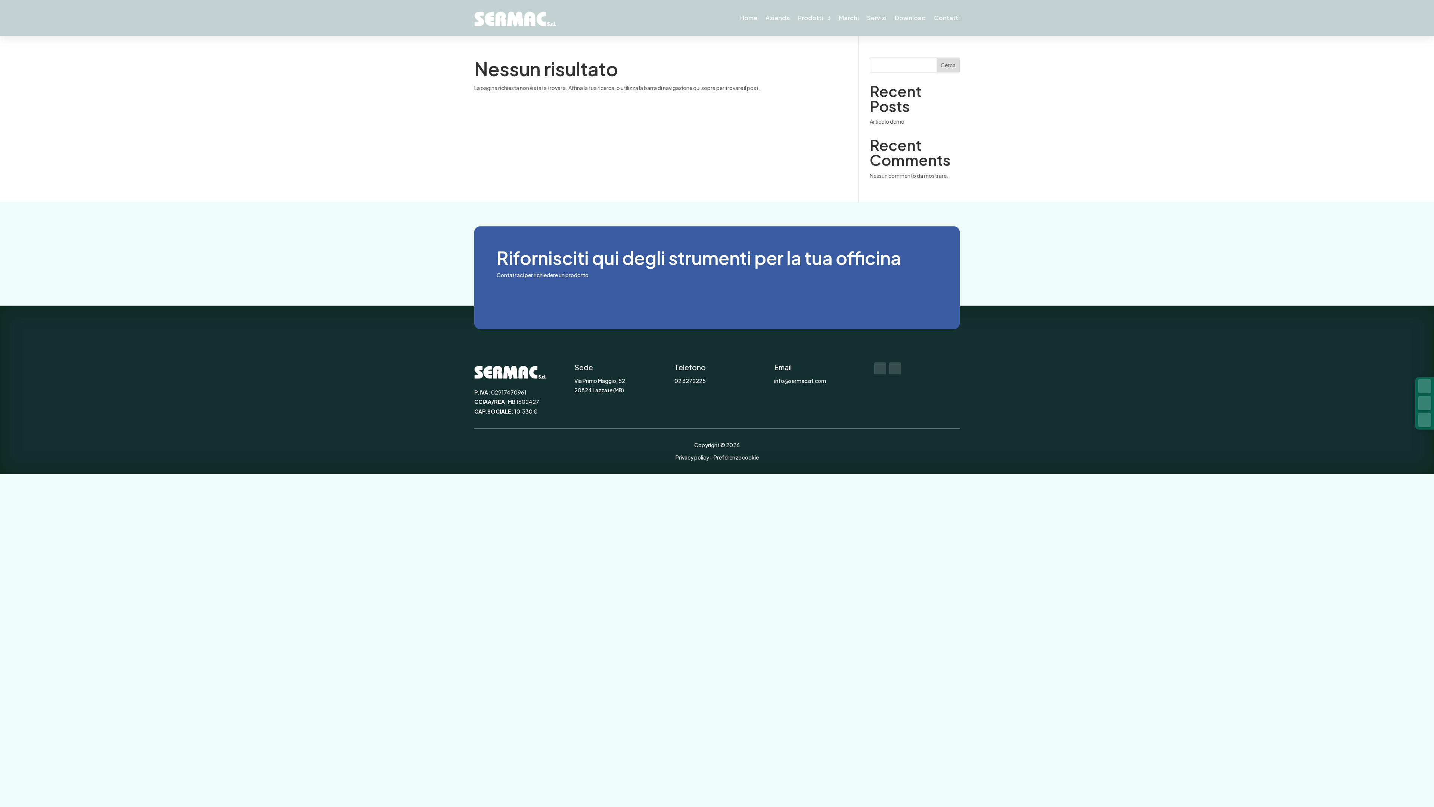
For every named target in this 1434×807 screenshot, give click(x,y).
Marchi (849, 18)
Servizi (877, 18)
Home (748, 18)
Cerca (948, 65)
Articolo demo (887, 121)
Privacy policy (692, 457)
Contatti (947, 18)
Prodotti (810, 18)
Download (910, 18)
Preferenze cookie (736, 457)
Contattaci (533, 296)
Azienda (778, 18)
